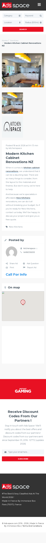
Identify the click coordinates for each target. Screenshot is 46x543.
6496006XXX (29, 252)
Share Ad (14, 263)
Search (23, 29)
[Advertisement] (23, 345)
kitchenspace (30, 248)
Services (14, 40)
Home (5, 40)
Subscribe (23, 459)
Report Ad (31, 267)
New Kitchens (15, 227)
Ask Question (33, 263)
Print (12, 267)
